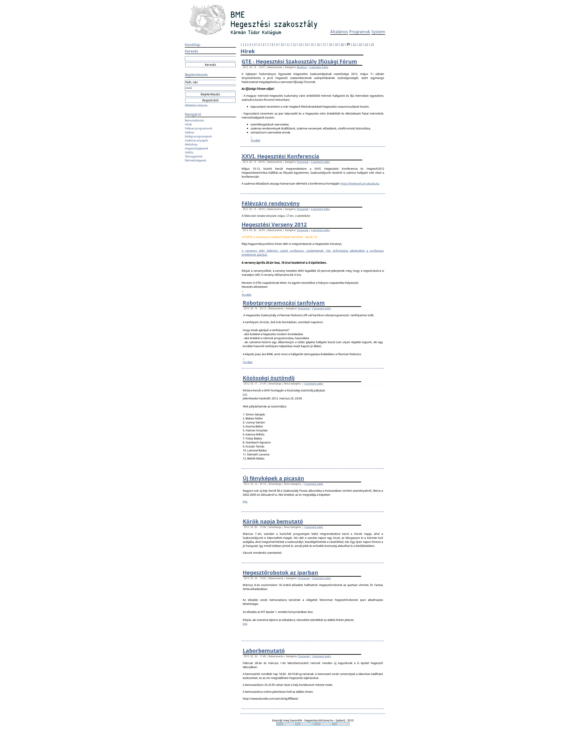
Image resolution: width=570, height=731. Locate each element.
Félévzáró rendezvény (271, 203)
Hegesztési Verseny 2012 (274, 224)
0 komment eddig (318, 67)
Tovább (255, 140)
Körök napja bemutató (273, 521)
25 (372, 44)
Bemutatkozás (194, 120)
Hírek (188, 124)
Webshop (191, 144)
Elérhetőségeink (195, 160)
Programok (359, 31)
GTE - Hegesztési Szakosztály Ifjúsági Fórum (299, 61)
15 (312, 44)
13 (300, 44)
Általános (339, 31)
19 (336, 44)
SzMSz (189, 152)
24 (366, 44)
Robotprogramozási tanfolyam (284, 302)
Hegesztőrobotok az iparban (280, 572)
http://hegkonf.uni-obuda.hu (360, 183)
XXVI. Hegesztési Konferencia (280, 156)
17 (324, 44)
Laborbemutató (264, 650)
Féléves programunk (198, 128)
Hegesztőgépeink (196, 148)
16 (318, 44)
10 (282, 44)
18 (330, 44)
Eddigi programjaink (198, 136)
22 (354, 44)
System (378, 31)
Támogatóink (193, 156)
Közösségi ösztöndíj (269, 377)
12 (294, 44)
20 (342, 44)
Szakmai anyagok (196, 140)
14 (306, 44)
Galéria (189, 132)
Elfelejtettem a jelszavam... (196, 105)
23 (360, 44)
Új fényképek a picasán (273, 478)
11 (288, 44)
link (245, 394)
